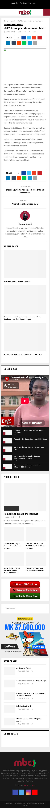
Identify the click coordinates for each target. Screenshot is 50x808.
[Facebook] (15, 792)
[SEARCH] (43, 608)
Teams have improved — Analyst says (31, 680)
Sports (15, 24)
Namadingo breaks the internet (21, 514)
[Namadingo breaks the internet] (25, 497)
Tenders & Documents (28, 3)
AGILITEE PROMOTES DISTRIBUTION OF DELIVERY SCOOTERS (12, 570)
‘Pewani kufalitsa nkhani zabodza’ (17, 281)
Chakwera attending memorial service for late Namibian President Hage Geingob (22, 317)
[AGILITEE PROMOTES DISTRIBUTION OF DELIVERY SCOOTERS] (14, 559)
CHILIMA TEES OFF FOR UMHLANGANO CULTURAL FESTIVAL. (35, 545)
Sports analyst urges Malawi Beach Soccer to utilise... (13, 545)
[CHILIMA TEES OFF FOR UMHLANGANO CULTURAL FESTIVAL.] (36, 534)
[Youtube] (35, 792)
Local (5, 24)
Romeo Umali (10, 32)
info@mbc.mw (29, 785)
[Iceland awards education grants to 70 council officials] (9, 696)
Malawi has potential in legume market (28, 719)
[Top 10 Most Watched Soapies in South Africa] (36, 559)
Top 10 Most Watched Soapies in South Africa (35, 569)
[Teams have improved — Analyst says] (9, 683)
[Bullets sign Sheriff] (9, 709)
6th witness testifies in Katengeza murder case (23, 354)
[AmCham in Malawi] (9, 671)
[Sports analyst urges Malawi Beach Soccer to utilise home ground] (14, 534)
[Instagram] (28, 792)
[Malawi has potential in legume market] (9, 721)
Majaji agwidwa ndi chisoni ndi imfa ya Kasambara (25, 191)
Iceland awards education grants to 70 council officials (30, 694)
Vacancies (14, 3)
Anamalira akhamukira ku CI (25, 204)
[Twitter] (21, 792)
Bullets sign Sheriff (24, 706)
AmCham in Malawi (23, 668)
